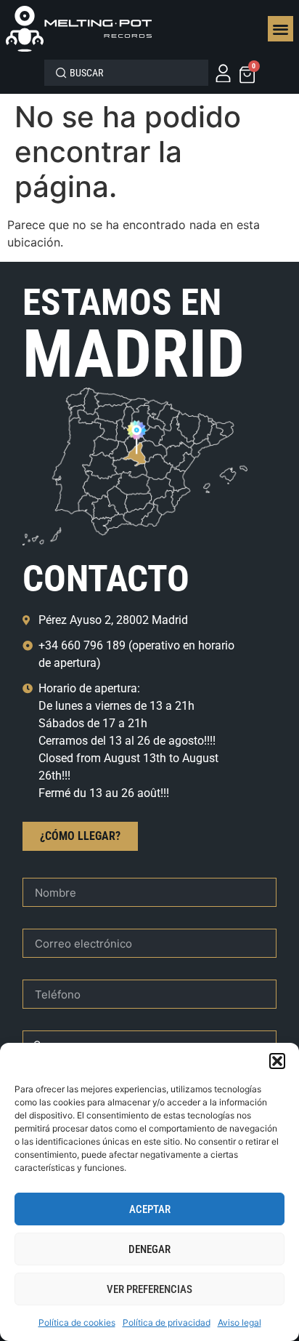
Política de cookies (76, 1322)
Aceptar (150, 1209)
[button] (277, 1061)
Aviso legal (239, 1322)
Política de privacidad (166, 1322)
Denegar (149, 1249)
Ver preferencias (149, 1289)
